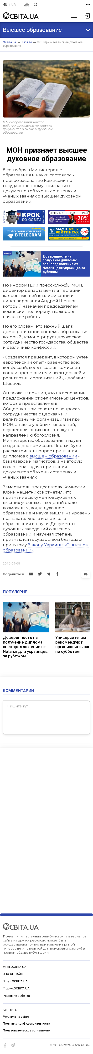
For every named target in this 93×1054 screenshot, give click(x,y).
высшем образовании (53, 455)
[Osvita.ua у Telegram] (12, 1045)
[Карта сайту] (26, 4)
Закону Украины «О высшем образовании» (46, 547)
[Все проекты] (88, 5)
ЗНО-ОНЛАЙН (13, 974)
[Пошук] (35, 4)
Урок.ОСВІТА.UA (14, 967)
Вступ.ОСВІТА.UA (15, 981)
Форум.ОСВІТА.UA (16, 988)
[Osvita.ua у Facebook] (5, 1045)
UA (13, 4)
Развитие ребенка (16, 996)
